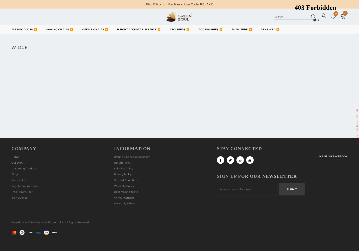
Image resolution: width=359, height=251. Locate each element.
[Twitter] (230, 160)
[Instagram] (240, 160)
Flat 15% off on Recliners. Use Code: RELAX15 (179, 4)
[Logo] (179, 17)
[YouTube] (250, 160)
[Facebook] (220, 160)
